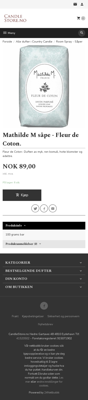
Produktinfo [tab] (14, 225)
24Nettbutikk (51, 392)
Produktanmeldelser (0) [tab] (21, 244)
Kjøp (24, 195)
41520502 (22, 338)
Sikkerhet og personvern (63, 316)
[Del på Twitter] (35, 208)
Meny (11, 33)
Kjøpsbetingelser (33, 316)
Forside (7, 42)
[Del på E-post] (53, 208)
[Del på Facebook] (44, 208)
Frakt (15, 316)
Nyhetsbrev (45, 324)
